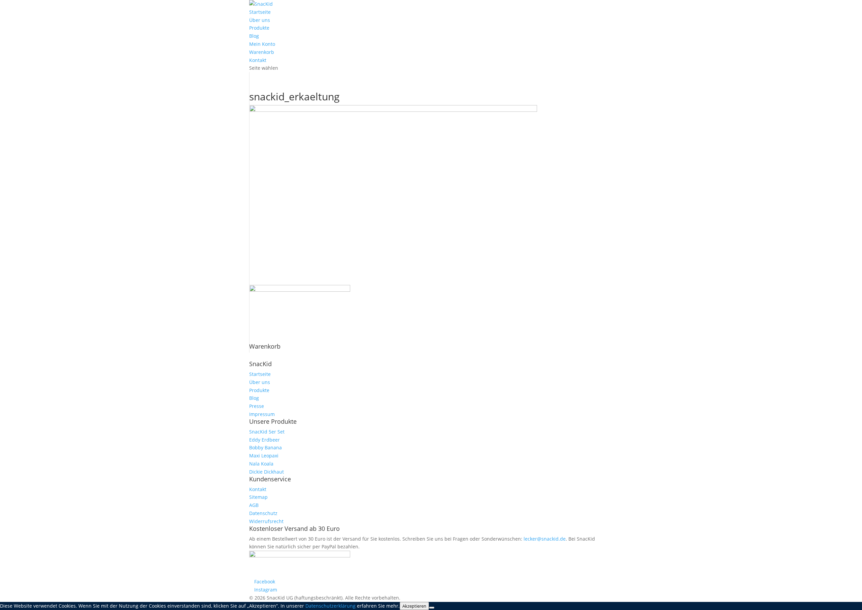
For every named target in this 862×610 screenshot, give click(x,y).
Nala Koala (261, 463)
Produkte (259, 28)
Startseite (260, 12)
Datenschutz (263, 513)
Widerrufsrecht (266, 521)
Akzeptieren (414, 606)
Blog (254, 36)
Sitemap (258, 497)
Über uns (259, 20)
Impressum (262, 414)
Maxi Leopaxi (263, 455)
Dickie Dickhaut (266, 472)
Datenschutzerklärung (330, 606)
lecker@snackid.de (545, 539)
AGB (254, 505)
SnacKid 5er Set (267, 431)
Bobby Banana (265, 447)
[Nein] (431, 608)
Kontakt (257, 60)
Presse (256, 406)
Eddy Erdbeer (264, 440)
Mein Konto (262, 44)
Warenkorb (261, 52)
